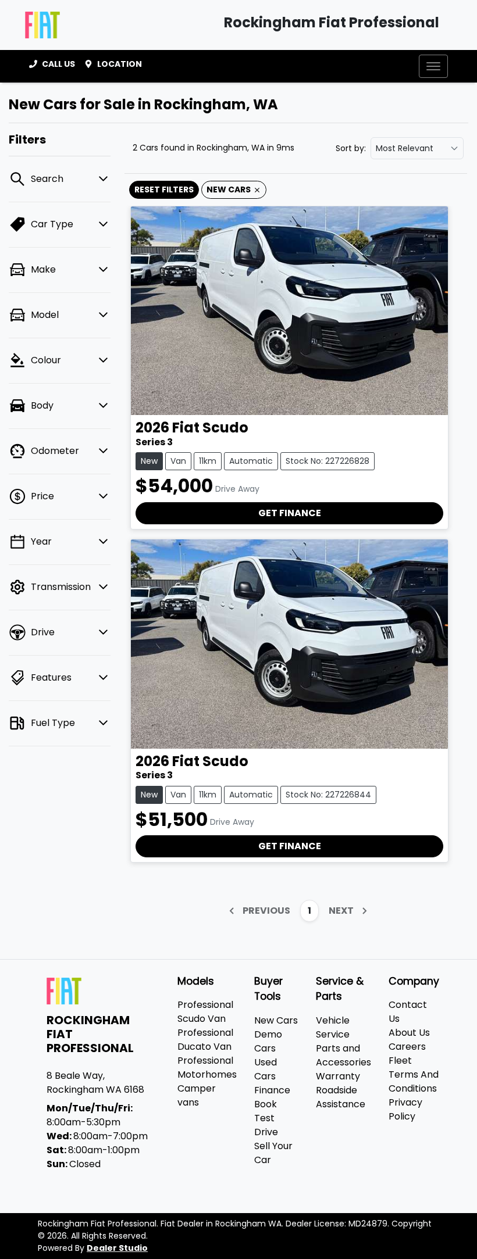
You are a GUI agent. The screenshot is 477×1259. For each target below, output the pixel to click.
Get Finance (289, 513)
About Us (409, 1032)
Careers (407, 1046)
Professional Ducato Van (205, 1039)
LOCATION (119, 64)
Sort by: (351, 148)
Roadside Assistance (340, 1097)
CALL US (58, 64)
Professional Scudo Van (205, 1011)
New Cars (276, 1020)
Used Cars (265, 1069)
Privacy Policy (405, 1109)
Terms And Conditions (414, 1081)
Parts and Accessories (343, 1055)
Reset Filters (164, 189)
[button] (433, 66)
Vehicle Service (333, 1027)
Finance (272, 1090)
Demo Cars (268, 1041)
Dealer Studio (117, 1248)
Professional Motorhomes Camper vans (207, 1081)
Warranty (338, 1076)
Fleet (400, 1060)
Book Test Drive (266, 1118)
